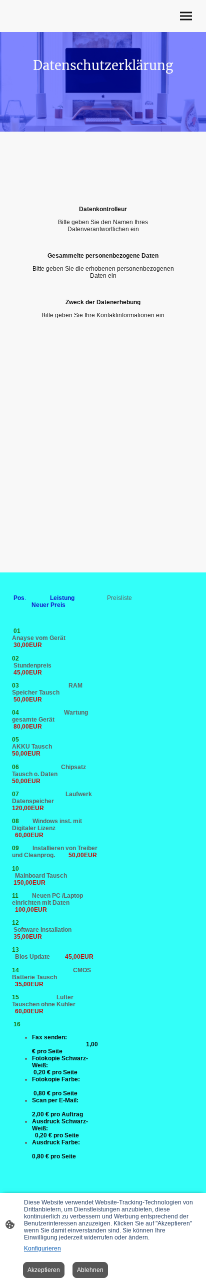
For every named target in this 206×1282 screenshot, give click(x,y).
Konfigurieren (42, 1248)
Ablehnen (90, 1269)
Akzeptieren (44, 1269)
